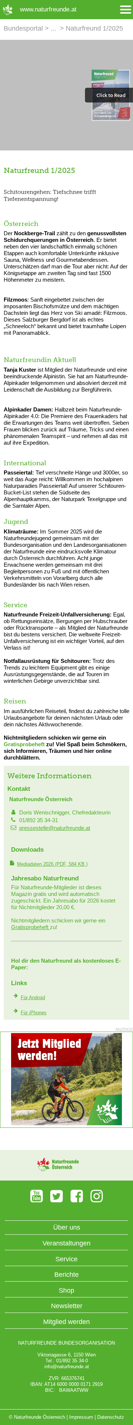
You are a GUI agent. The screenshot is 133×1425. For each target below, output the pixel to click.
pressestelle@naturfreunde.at (54, 828)
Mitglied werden (66, 1321)
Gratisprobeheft (24, 744)
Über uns (66, 1227)
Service (66, 1259)
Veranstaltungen (66, 1243)
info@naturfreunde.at (66, 1366)
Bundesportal (23, 28)
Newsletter (66, 1306)
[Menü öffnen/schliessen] (125, 10)
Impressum (81, 1417)
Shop (66, 1290)
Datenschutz (110, 1417)
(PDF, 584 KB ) (52, 864)
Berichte (66, 1274)
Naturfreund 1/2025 (94, 28)
